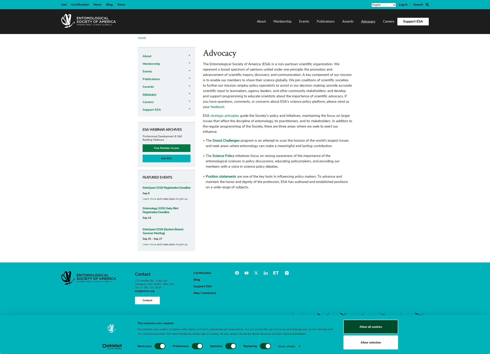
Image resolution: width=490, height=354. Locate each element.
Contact (147, 300)
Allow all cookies (370, 326)
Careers (388, 21)
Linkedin (266, 273)
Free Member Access (166, 148)
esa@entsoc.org (144, 291)
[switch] (197, 346)
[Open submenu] (188, 55)
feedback (217, 107)
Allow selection (371, 342)
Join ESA (166, 158)
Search (418, 4)
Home (142, 38)
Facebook (237, 273)
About (261, 21)
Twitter (256, 273)
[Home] (88, 21)
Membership (283, 21)
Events (304, 21)
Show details (286, 346)
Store (121, 4)
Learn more (149, 199)
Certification (80, 4)
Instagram (286, 273)
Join (64, 4)
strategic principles (224, 115)
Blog (109, 4)
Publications (326, 21)
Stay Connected (205, 293)
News (97, 4)
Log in (403, 4)
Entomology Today (276, 273)
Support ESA (413, 21)
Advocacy (368, 21)
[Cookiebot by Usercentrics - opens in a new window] (112, 346)
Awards (348, 21)
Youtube (246, 273)
